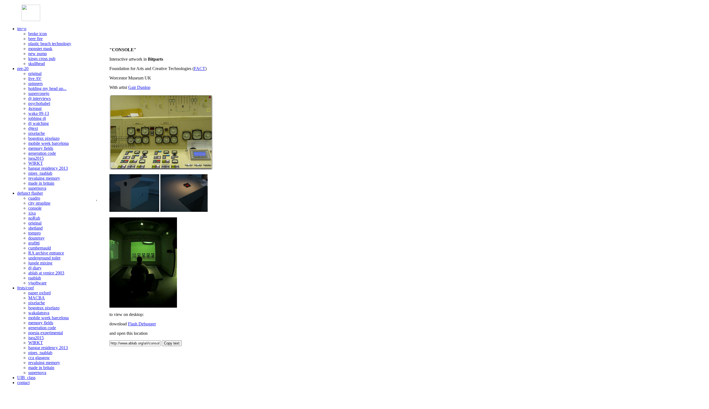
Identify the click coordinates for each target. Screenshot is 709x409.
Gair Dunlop (139, 87)
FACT (199, 68)
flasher (30, 193)
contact (23, 382)
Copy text (171, 343)
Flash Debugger (142, 323)
